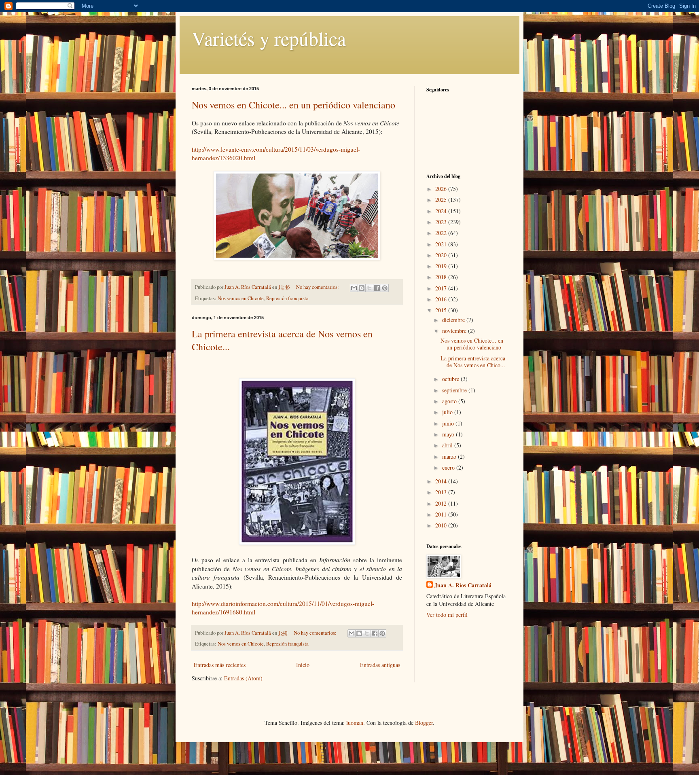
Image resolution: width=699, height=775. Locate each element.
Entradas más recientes (220, 665)
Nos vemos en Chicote (241, 298)
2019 (441, 266)
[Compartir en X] (369, 288)
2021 (441, 244)
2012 (441, 503)
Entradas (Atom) (243, 678)
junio (448, 423)
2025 (441, 199)
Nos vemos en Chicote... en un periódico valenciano (293, 104)
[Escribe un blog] (362, 288)
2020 (441, 255)
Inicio (302, 665)
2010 (441, 525)
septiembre (455, 390)
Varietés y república (269, 38)
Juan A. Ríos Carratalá (462, 585)
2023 (441, 222)
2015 (441, 310)
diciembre (454, 320)
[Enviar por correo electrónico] (354, 288)
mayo (449, 434)
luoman (354, 722)
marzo (450, 456)
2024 (441, 211)
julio (448, 412)
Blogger (424, 722)
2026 (441, 189)
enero (449, 467)
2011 (441, 514)
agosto (450, 401)
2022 (441, 233)
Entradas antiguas (380, 665)
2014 (441, 481)
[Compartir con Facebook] (377, 288)
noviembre (455, 331)
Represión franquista (287, 298)
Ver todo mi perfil (447, 614)
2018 (441, 277)
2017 (441, 288)
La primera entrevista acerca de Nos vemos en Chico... (473, 361)
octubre (451, 379)
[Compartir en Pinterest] (385, 288)
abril (448, 445)
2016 (441, 299)
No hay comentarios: (318, 287)
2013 (441, 492)
